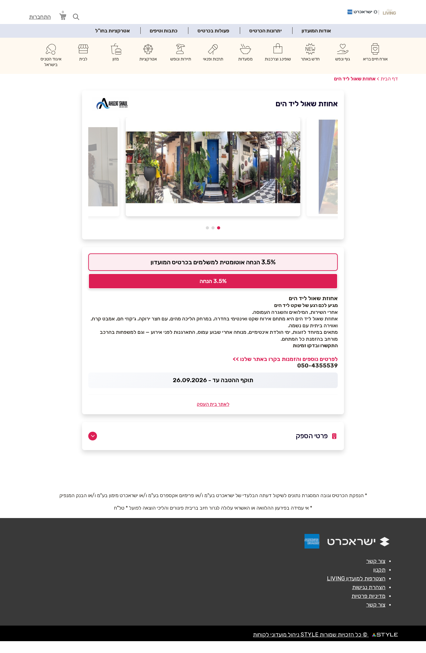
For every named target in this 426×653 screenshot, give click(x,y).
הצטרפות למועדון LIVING (356, 578)
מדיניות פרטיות (368, 596)
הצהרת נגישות (368, 587)
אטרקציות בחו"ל (112, 31)
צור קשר (375, 561)
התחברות (40, 17)
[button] (218, 227)
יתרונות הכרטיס (265, 31)
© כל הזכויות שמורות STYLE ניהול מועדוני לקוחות (311, 634)
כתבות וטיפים (163, 31)
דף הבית (389, 79)
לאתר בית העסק (213, 404)
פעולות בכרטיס (213, 31)
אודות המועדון (316, 31)
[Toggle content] (92, 436)
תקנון (379, 569)
